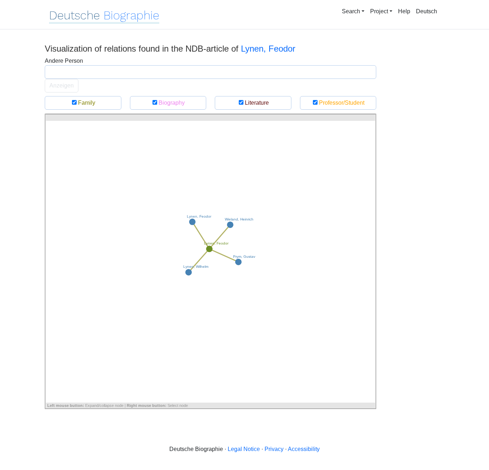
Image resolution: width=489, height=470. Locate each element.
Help (404, 11)
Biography (171, 103)
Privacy (274, 449)
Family (86, 103)
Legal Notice (244, 449)
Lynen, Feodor (268, 48)
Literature (256, 103)
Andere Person (64, 61)
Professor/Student (341, 103)
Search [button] (351, 11)
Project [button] (379, 11)
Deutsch (426, 11)
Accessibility (304, 449)
